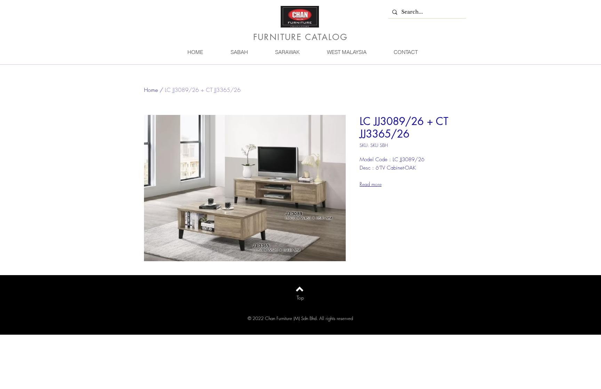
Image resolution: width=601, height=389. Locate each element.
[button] (239, 52)
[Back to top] (299, 289)
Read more (371, 184)
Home (151, 90)
